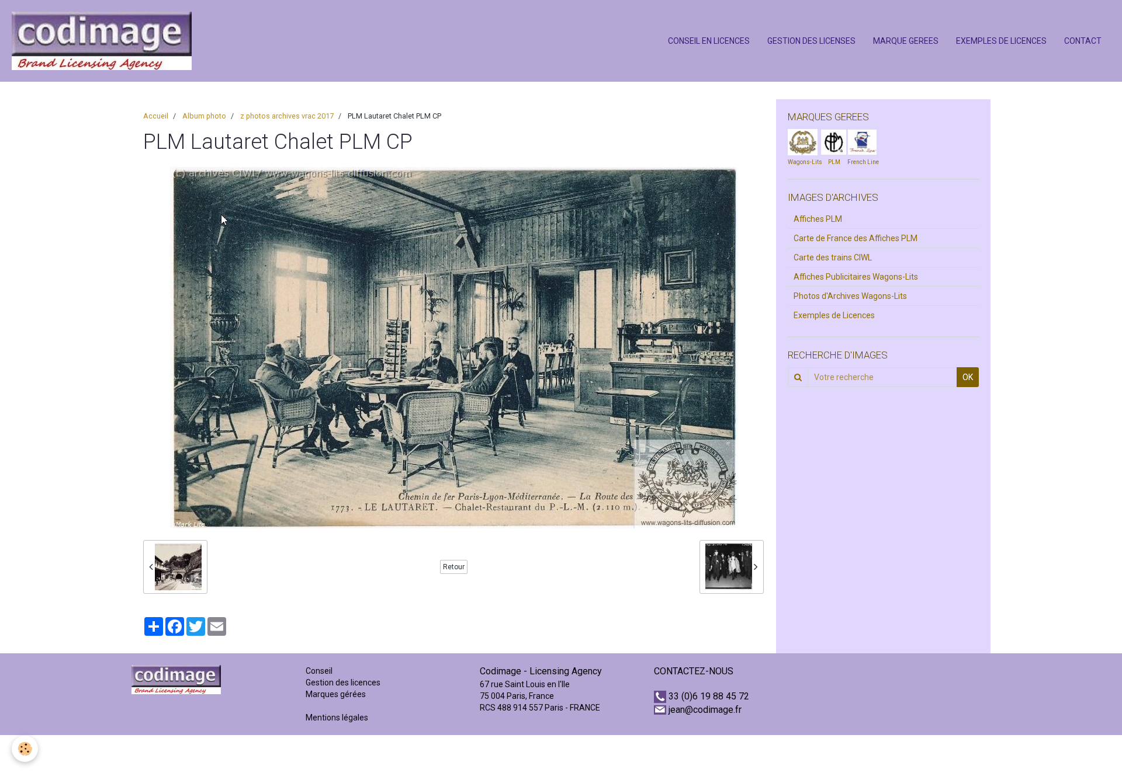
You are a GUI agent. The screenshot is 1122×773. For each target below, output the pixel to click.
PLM (834, 162)
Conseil (319, 670)
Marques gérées (337, 694)
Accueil (155, 116)
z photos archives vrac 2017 (287, 116)
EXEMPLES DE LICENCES (1001, 41)
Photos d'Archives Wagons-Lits (850, 296)
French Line (863, 162)
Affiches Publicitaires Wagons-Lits (856, 276)
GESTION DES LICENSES (811, 41)
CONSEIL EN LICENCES (709, 41)
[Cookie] (25, 749)
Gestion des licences (343, 682)
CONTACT (1083, 41)
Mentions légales (337, 717)
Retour (454, 567)
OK (967, 377)
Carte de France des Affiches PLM (855, 238)
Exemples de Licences (834, 315)
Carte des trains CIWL (833, 257)
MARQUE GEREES (906, 41)
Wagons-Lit (803, 162)
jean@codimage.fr (705, 709)
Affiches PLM (818, 219)
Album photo (204, 116)
